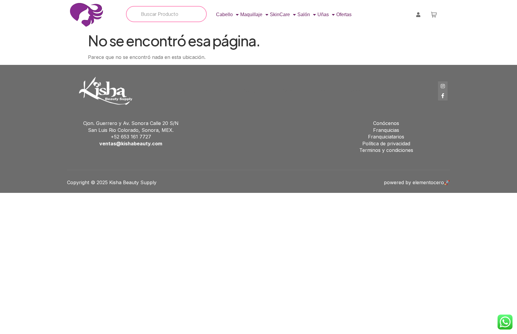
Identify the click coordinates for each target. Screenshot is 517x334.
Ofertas (344, 14)
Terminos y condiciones (386, 150)
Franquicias (386, 130)
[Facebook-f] (443, 95)
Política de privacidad (386, 144)
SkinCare (280, 14)
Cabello (224, 14)
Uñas (323, 14)
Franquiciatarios (386, 137)
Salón (303, 14)
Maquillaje (251, 14)
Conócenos (386, 123)
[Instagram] (443, 86)
